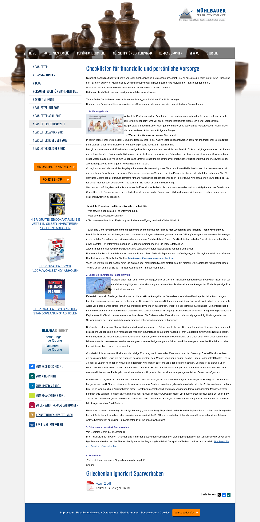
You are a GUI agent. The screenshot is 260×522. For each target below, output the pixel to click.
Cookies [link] (165, 512)
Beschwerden (149, 512)
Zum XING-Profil (46, 376)
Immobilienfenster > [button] (53, 166)
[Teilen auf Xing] (228, 495)
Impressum (67, 512)
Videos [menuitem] (37, 83)
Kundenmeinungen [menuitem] (170, 53)
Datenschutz (110, 512)
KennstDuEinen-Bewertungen (54, 415)
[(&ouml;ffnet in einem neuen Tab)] (55, 352)
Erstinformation (129, 512)
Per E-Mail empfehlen (49, 424)
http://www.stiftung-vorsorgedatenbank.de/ (151, 258)
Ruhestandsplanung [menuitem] (56, 53)
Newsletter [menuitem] (40, 67)
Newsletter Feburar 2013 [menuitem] (49, 124)
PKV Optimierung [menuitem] (43, 99)
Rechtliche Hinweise (88, 512)
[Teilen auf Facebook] (224, 495)
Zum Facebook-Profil (49, 366)
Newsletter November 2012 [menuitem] (50, 140)
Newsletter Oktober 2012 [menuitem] (49, 148)
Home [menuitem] (32, 53)
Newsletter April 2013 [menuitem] (47, 116)
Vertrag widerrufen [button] (184, 512)
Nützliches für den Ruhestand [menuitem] (132, 53)
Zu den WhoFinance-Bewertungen (57, 405)
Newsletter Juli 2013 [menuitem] (46, 107)
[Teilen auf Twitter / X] (219, 495)
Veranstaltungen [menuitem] (44, 75)
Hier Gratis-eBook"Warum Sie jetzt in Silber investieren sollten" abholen (55, 224)
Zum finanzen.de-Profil (50, 395)
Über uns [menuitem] (212, 53)
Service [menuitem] (194, 53)
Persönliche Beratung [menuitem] (91, 53)
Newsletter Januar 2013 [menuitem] (48, 132)
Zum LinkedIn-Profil (48, 386)
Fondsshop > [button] (53, 179)
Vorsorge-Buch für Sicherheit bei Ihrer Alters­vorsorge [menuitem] (57, 91)
